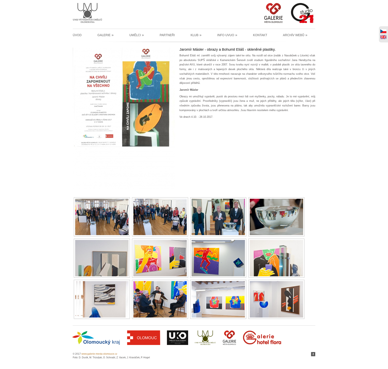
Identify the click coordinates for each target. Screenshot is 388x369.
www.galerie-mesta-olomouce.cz (99, 353)
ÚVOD (77, 35)
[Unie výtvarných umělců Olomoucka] (87, 22)
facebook (313, 354)
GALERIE (105, 35)
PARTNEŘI (167, 35)
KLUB (196, 35)
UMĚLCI (136, 35)
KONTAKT (260, 35)
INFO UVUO (227, 35)
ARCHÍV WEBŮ (295, 35)
